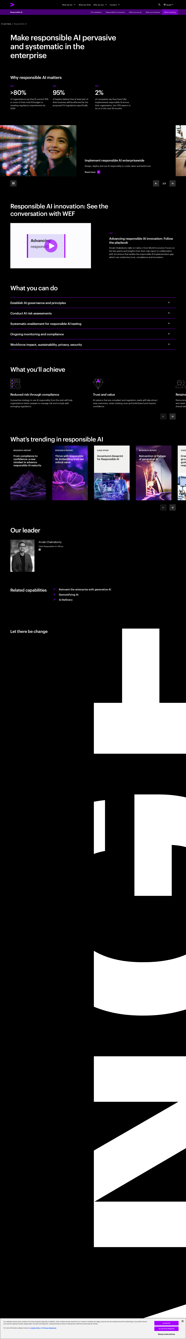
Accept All (166, 1323)
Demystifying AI (68, 594)
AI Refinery (66, 599)
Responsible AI (16, 12)
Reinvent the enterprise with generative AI (85, 589)
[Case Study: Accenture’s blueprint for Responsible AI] (112, 473)
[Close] (182, 1321)
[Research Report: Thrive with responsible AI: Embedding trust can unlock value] (70, 473)
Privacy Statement (50, 1328)
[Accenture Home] (18, 5)
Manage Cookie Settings (166, 1334)
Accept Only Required (166, 1328)
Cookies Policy (35, 1328)
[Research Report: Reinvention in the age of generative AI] (153, 473)
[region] (93, 1328)
